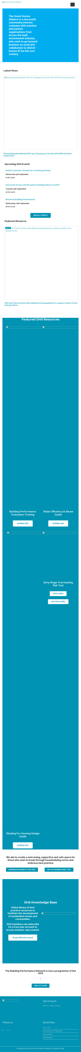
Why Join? (46, 1027)
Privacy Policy (47, 1034)
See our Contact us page (51, 1005)
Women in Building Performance (20, 199)
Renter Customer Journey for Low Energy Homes (28, 170)
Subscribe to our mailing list (52, 1031)
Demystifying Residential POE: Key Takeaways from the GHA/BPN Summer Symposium (37, 154)
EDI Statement (47, 1038)
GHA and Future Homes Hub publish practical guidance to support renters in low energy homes (41, 304)
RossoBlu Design (58, 1048)
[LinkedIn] (3, 1028)
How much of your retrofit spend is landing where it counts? (33, 185)
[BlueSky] (8, 1028)
